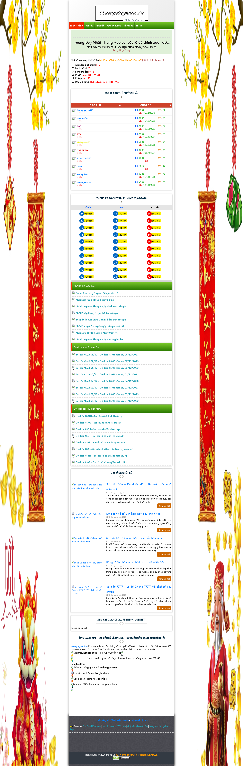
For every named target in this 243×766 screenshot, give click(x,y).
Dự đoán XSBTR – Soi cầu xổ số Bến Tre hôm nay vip (102, 455)
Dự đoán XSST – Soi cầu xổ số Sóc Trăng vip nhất (100, 442)
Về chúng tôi (103, 720)
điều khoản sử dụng (120, 720)
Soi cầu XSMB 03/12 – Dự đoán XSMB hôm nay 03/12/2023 (107, 387)
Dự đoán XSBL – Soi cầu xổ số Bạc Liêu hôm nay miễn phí (104, 449)
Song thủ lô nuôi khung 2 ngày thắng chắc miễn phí (101, 319)
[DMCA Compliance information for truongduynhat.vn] (121, 758)
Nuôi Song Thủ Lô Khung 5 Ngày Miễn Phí (97, 332)
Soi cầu (89, 25)
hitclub (105, 726)
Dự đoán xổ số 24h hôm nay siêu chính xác (133, 513)
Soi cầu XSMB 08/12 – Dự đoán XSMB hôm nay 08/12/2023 (107, 354)
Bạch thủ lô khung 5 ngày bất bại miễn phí (97, 293)
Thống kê (128, 25)
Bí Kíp (139, 25)
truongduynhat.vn (79, 646)
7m (146, 726)
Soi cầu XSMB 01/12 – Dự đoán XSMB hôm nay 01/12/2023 (107, 400)
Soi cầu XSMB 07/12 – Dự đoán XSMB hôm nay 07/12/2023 (107, 361)
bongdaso (164, 726)
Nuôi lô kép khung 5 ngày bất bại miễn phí (97, 313)
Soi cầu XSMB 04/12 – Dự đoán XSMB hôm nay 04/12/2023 (107, 381)
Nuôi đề (100, 25)
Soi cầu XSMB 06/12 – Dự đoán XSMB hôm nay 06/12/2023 (107, 367)
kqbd (72, 729)
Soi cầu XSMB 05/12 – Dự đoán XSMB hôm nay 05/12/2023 (107, 374)
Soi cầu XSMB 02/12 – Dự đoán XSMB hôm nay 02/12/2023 (107, 394)
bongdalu (153, 726)
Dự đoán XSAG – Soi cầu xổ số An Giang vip (98, 422)
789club (121, 726)
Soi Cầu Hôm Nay (92, 726)
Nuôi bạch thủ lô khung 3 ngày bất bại (95, 299)
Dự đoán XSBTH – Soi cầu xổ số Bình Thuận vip (99, 416)
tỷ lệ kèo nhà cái (135, 726)
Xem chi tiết (164, 505)
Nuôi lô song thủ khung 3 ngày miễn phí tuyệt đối (100, 326)
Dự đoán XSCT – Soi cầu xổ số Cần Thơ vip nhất (99, 435)
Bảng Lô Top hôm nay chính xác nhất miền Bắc (135, 562)
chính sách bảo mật (139, 720)
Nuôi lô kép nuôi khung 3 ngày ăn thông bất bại (99, 339)
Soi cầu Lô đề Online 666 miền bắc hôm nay (134, 538)
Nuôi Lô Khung (114, 25)
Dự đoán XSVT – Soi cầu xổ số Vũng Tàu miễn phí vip (102, 462)
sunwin (113, 726)
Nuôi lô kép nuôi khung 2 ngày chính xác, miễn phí (101, 306)
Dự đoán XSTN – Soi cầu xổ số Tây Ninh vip (98, 429)
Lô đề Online (76, 25)
